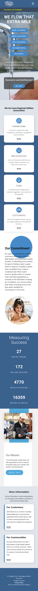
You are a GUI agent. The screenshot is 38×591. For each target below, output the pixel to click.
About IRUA (14, 472)
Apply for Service (19, 42)
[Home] (9, 4)
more (19, 139)
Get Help (19, 86)
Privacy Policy (19, 582)
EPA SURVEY (19, 54)
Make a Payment (19, 30)
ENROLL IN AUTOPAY (19, 36)
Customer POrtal (19, 48)
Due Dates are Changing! (13, 10)
